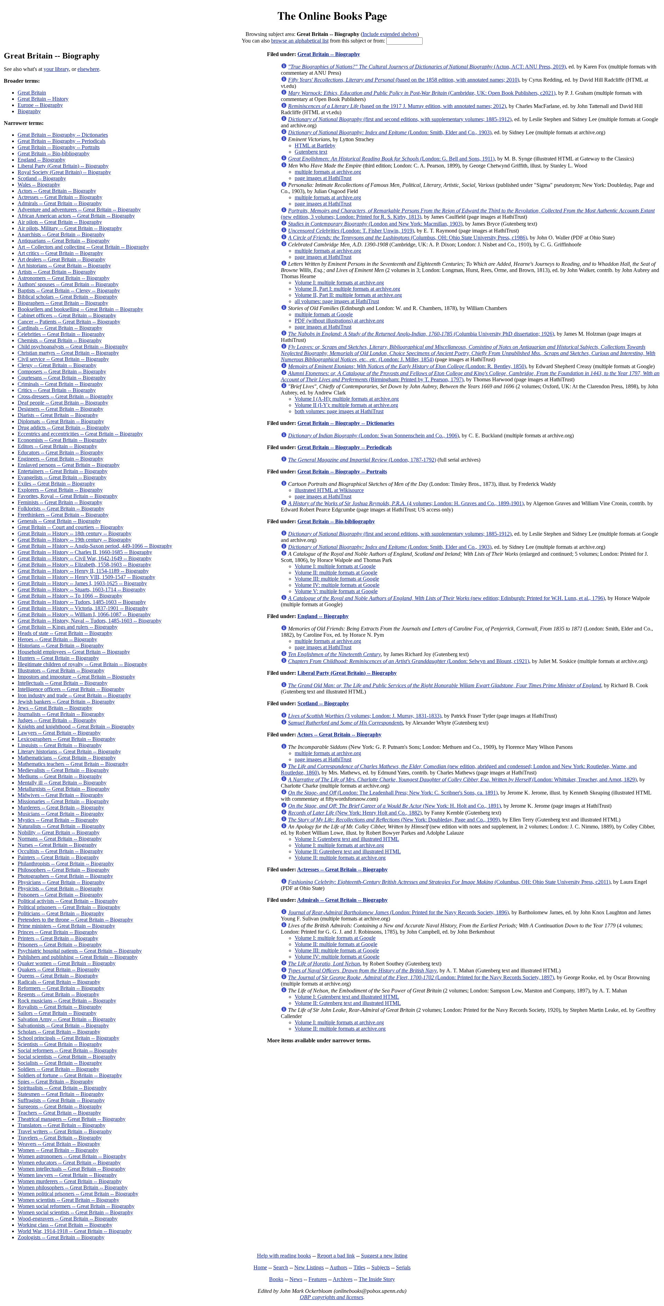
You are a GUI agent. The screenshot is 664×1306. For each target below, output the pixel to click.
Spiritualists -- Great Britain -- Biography (62, 1088)
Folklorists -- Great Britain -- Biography (61, 508)
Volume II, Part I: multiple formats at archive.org (347, 289)
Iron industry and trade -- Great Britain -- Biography (74, 695)
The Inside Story (377, 1279)
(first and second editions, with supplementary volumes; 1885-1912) (399, 119)
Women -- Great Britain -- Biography (58, 1150)
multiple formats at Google (324, 314)
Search (280, 1267)
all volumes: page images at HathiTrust (337, 301)
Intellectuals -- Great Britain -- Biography (63, 683)
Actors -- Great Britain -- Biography (57, 191)
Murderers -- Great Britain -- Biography (61, 807)
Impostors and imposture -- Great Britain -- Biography (76, 677)
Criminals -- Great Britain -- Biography (60, 384)
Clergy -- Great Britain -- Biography (57, 365)
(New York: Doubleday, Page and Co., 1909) (394, 820)
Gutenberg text (311, 152)
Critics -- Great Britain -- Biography (57, 390)
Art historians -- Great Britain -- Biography (64, 266)
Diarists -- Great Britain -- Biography (58, 415)
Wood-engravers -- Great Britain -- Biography (68, 1219)
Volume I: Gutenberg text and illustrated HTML (347, 839)
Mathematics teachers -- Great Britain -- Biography (73, 764)
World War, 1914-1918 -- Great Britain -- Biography (75, 1231)
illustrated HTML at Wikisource (329, 490)
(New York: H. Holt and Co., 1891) (394, 806)
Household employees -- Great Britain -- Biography (74, 652)
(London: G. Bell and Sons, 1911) (391, 159)
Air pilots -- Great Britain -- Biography (60, 222)
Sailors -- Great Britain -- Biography (57, 1013)
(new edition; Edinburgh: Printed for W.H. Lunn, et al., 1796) (446, 598)
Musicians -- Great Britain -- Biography (61, 814)
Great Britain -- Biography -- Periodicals (61, 141)
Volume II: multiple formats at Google (336, 572)
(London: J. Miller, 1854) (468, 353)
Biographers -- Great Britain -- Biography (63, 303)
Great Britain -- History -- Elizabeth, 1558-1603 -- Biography (84, 565)
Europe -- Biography (40, 105)
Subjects (380, 1267)
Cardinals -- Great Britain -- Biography (60, 328)
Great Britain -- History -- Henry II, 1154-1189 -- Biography (83, 571)
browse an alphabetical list (300, 41)
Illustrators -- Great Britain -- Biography (61, 670)
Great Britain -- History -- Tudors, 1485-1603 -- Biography (82, 602)
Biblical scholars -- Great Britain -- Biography (68, 297)
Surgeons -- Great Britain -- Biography (60, 1106)
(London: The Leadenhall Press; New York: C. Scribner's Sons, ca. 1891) (393, 793)
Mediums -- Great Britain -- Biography (60, 776)
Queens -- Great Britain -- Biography (58, 976)
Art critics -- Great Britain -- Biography (60, 253)
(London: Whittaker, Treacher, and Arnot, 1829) (462, 779)
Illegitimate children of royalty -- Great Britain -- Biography (82, 664)
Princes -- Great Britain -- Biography (58, 932)
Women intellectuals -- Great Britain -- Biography (72, 1169)
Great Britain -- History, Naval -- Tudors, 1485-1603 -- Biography (90, 621)
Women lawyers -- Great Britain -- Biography (67, 1175)
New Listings (309, 1267)
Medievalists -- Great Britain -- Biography (63, 770)
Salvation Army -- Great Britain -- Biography (67, 1019)
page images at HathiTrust (323, 178)
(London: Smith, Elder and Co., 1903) (389, 132)
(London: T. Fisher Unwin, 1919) (351, 231)
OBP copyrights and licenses (331, 1297)
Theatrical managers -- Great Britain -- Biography (72, 1119)
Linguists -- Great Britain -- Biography (60, 745)
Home (260, 1267)
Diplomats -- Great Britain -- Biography (61, 421)
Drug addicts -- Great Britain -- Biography (64, 427)
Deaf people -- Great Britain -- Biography (63, 403)
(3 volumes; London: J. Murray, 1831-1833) (364, 716)
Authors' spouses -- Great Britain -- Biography (68, 284)
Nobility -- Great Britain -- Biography (59, 832)
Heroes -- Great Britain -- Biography (57, 639)
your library (56, 69)
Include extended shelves (389, 34)
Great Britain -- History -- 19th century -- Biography (74, 540)
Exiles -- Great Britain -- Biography (56, 484)
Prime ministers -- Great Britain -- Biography (66, 926)
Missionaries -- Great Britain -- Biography (63, 801)
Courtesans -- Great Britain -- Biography (62, 378)
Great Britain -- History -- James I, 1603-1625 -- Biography (82, 583)
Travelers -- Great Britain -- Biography (60, 1138)
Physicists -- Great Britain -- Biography (60, 888)
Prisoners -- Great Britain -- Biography (60, 944)
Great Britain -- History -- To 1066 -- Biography (70, 596)
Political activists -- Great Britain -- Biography (68, 901)
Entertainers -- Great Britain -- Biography (63, 471)
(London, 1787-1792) (362, 460)
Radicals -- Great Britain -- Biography (59, 982)
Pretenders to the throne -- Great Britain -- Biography (75, 920)
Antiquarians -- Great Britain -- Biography (64, 241)
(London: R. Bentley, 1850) (407, 366)
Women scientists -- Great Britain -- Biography (68, 1200)
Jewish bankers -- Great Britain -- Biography (66, 702)
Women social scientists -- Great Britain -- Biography (75, 1212)
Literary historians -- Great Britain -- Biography (69, 751)
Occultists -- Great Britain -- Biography (60, 851)
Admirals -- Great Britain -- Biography (60, 203)
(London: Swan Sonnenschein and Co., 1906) (373, 435)
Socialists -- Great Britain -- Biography (60, 1063)
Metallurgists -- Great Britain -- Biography (64, 789)
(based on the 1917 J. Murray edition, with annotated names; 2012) (397, 106)
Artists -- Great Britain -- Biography (57, 272)
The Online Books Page (332, 15)
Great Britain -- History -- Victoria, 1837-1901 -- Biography (83, 608)
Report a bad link (336, 1256)
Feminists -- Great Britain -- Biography (60, 502)
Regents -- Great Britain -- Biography (58, 994)
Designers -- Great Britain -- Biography (60, 409)
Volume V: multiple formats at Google (336, 591)
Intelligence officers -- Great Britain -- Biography (71, 689)
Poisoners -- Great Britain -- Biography (60, 895)
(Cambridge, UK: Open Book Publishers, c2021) (421, 93)
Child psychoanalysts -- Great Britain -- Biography (73, 347)
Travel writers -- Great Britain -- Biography (65, 1131)
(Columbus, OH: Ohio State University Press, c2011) (449, 882)
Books (276, 1279)
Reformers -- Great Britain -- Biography (61, 988)
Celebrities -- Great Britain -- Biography (61, 334)
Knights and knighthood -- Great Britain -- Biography (76, 726)
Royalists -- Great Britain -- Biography (60, 1007)
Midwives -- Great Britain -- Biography (60, 795)
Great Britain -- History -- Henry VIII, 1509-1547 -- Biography (86, 577)
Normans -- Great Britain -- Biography (60, 839)
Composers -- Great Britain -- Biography (62, 371)
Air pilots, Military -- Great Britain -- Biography (70, 228)
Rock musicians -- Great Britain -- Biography (67, 1001)
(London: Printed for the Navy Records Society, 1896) (398, 912)
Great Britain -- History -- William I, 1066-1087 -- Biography (84, 614)
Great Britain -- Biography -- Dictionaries (63, 135)
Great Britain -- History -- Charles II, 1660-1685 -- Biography (85, 552)
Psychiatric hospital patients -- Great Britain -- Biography (80, 951)
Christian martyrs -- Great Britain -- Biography (68, 353)
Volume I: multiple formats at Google (335, 566)
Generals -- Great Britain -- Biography (59, 521)
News (295, 1279)
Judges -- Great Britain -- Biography (57, 720)
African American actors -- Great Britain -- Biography (76, 216)
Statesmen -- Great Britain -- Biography (61, 1094)
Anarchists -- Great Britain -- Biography (61, 234)
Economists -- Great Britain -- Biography (62, 440)
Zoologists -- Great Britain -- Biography (61, 1237)
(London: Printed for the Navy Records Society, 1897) (421, 977)
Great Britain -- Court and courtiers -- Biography (70, 527)
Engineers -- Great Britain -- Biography (60, 459)
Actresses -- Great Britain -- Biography (60, 197)
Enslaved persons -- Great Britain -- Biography (69, 465)
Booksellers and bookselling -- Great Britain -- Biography (80, 309)
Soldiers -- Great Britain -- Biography (58, 1069)
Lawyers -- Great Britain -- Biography (59, 733)
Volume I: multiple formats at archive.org (339, 282)
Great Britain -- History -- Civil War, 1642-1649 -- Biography (84, 558)
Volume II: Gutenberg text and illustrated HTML (348, 851)
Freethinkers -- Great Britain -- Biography (63, 515)
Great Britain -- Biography (328, 54)
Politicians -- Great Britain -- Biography (61, 913)
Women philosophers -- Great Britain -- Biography (73, 1187)
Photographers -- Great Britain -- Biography (65, 876)
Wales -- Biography (39, 185)
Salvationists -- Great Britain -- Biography (63, 1025)
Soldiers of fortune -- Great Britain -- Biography (70, 1075)
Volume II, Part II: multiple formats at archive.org (348, 295)
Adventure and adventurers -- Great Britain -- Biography (79, 209)
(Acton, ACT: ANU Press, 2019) (427, 67)
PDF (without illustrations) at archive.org (339, 321)
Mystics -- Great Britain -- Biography (58, 820)
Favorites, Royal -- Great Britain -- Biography (68, 496)
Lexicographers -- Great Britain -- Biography (67, 739)
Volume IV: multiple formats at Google (337, 585)
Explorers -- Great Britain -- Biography (60, 490)
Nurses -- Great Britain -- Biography (57, 845)
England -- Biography (41, 160)
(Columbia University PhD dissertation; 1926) (421, 334)
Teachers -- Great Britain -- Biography (59, 1113)
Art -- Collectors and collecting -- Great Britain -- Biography (83, 247)
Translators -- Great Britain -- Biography (61, 1125)
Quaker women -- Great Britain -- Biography (67, 963)
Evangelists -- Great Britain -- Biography (62, 477)
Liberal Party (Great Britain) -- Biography (63, 166)
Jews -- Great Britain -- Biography (55, 708)
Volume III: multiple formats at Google (337, 579)
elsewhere (88, 69)
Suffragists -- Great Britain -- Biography (61, 1100)
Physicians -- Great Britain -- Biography (61, 882)
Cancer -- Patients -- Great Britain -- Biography (69, 322)
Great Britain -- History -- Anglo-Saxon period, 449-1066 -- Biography (95, 546)
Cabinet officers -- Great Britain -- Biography (67, 315)
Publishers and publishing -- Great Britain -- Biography (78, 957)
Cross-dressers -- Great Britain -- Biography (65, 396)
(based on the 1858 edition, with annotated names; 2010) (403, 80)
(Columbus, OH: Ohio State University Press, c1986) (407, 238)
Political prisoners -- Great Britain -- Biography (69, 907)
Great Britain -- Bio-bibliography (54, 153)
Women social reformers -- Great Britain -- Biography (76, 1206)
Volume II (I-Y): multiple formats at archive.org (346, 405)
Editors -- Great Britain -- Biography (57, 446)
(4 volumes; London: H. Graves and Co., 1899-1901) (406, 503)
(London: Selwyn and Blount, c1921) (408, 661)
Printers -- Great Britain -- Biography (58, 938)
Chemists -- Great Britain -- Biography (60, 340)
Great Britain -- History (43, 99)
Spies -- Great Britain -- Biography (55, 1082)
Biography (29, 111)
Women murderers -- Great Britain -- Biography (70, 1181)
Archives (342, 1279)
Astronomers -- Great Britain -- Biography (64, 278)
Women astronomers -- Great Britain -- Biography (72, 1156)
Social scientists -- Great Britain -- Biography (67, 1057)
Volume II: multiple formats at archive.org (340, 858)
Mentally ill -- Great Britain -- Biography (62, 783)
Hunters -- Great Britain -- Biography (58, 658)
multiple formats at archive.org (328, 172)
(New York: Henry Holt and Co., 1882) (355, 813)
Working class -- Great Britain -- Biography (65, 1225)
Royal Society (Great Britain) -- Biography (64, 172)
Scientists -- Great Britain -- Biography (60, 1044)
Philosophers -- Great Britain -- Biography (64, 870)
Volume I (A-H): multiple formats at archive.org (347, 399)
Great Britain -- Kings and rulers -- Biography (68, 627)
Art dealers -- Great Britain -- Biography (61, 259)
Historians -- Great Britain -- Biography (61, 646)
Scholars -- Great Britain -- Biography (59, 1032)
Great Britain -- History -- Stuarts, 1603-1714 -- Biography (82, 589)
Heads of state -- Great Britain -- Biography (65, 633)
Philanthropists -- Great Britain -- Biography (66, 864)
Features (317, 1279)
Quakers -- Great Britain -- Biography (59, 969)
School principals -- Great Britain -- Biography (68, 1038)
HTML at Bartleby (315, 145)
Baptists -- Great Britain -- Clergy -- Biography (69, 290)
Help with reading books (284, 1256)
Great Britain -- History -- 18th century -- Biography (74, 533)
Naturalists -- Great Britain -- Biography (61, 826)
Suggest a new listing (384, 1256)
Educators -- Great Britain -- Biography (60, 452)
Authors (338, 1267)
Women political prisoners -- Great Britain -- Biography (78, 1194)
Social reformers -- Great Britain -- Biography (67, 1050)
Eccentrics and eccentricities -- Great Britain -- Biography (80, 434)
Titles (359, 1267)
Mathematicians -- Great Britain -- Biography (67, 758)
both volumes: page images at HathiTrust (339, 411)
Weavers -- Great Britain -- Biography (59, 1144)
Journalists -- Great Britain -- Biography (61, 714)
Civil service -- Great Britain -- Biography (63, 359)
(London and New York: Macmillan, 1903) (375, 224)
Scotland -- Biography (42, 178)
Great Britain (32, 93)
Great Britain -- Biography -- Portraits (59, 147)
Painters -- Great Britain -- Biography (58, 857)
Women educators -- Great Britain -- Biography (69, 1163)
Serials (403, 1267)
